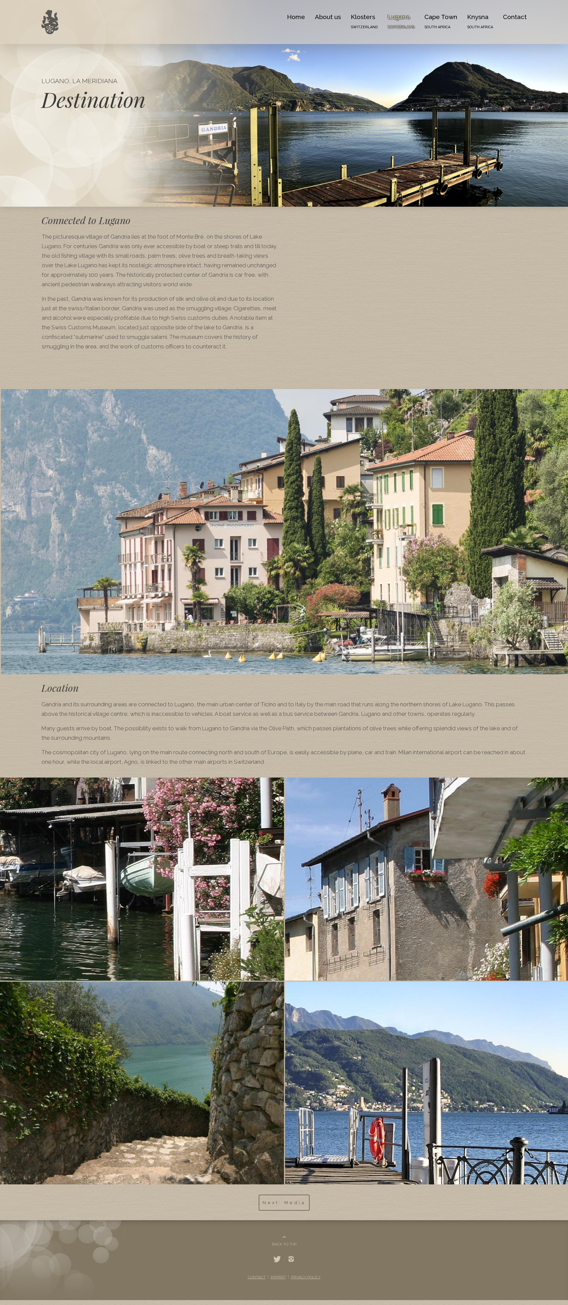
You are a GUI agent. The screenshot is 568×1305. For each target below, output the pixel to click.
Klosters (371, 21)
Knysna (483, 21)
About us (337, 16)
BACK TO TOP (284, 1233)
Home (308, 16)
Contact (516, 16)
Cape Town (446, 21)
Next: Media (284, 1191)
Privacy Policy (305, 1266)
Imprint (278, 1266)
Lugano (408, 21)
